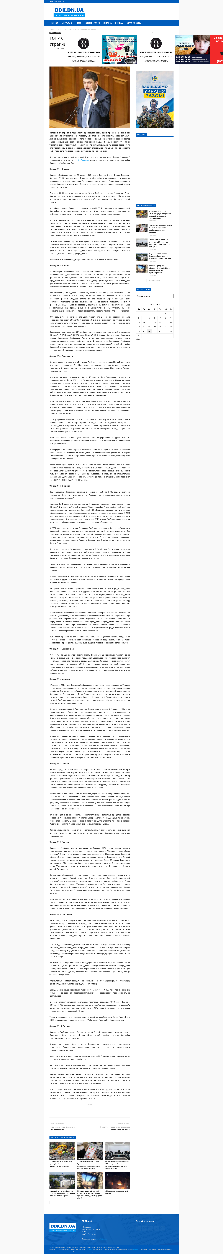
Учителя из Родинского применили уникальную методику (115, 1128)
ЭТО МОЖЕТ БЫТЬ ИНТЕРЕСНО (63, 1137)
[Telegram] (160, 1)
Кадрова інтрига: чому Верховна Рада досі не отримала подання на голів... (161, 256)
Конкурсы (107, 23)
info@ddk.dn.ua (102, 1239)
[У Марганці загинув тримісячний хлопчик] (117, 1180)
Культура (52, 1158)
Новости (55, 23)
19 (149, 327)
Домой (51, 29)
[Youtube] (172, 1)
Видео (78, 23)
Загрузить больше (154, 280)
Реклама (119, 23)
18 (144, 327)
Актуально (67, 23)
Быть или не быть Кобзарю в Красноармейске (62, 1128)
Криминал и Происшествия (86, 1158)
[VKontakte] (168, 1)
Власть (59, 29)
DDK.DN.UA (88, 1249)
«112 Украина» (81, 160)
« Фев (138, 339)
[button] (171, 23)
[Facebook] (156, 1)
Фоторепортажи (92, 23)
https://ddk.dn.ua (113, 1252)
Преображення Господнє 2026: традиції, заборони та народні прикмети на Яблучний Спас (60, 1164)
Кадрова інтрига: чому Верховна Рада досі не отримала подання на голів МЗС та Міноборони (62, 1193)
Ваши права (109, 1158)
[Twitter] (164, 1)
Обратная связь (134, 23)
